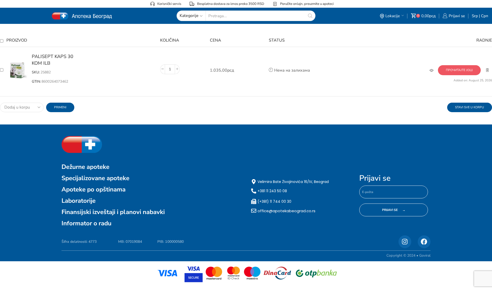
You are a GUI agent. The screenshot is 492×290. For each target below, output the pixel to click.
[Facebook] (424, 241)
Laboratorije (78, 201)
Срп (484, 15)
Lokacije (392, 15)
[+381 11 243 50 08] (253, 191)
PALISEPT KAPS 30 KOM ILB (52, 59)
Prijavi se (375, 178)
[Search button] (310, 16)
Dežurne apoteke (85, 167)
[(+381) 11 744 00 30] (253, 201)
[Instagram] (404, 241)
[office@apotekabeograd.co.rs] (253, 210)
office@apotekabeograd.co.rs (286, 211)
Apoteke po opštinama (93, 189)
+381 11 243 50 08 (272, 191)
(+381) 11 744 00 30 (274, 201)
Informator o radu (86, 223)
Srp (475, 15)
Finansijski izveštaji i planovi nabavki (113, 212)
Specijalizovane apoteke (95, 178)
